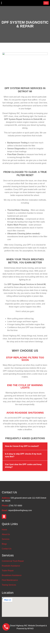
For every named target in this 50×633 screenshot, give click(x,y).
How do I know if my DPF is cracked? (22, 446)
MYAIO (30, 628)
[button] (25, 446)
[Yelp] (4, 516)
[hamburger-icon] (46, 3)
